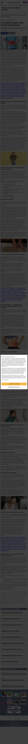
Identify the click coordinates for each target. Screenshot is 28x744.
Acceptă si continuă (14, 384)
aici (7, 379)
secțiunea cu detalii (19, 364)
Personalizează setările (14, 387)
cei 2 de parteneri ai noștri (8, 358)
